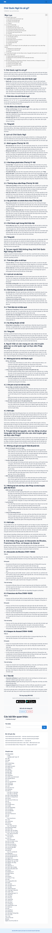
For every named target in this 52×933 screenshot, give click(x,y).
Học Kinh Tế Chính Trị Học (11, 841)
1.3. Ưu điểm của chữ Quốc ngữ (12, 21)
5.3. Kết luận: (9, 59)
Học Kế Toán (8, 824)
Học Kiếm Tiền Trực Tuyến (11, 832)
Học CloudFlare (9, 783)
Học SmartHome (11, 818)
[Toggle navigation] (46, 2)
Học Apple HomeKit (10, 766)
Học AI (6, 761)
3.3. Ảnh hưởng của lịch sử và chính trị (14, 39)
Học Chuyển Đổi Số (10, 778)
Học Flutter (8, 798)
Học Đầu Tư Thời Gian (12, 792)
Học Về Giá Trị (8, 900)
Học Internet (8, 812)
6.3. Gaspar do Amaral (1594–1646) (13, 65)
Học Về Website (9, 904)
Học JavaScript (9, 821)
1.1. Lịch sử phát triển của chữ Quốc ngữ (14, 18)
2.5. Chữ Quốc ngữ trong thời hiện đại (14, 32)
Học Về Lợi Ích (8, 902)
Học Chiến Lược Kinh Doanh (12, 777)
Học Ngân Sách (9, 858)
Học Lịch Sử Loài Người (10, 845)
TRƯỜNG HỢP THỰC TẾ (13, 757)
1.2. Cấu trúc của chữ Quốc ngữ (13, 20)
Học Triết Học (8, 897)
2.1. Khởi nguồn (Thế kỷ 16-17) (12, 26)
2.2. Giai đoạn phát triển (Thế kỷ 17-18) (14, 27)
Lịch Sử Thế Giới (9, 917)
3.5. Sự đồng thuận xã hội (11, 42)
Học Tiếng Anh (8, 894)
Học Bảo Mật (8, 772)
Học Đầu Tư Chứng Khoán (11, 796)
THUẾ (8, 755)
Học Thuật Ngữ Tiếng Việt (11, 890)
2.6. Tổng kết (9, 33)
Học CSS (7, 786)
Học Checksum (9, 775)
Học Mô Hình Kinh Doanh (11, 855)
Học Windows (8, 907)
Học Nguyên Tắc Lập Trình (11, 861)
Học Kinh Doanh (9, 835)
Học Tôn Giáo (8, 896)
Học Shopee (8, 876)
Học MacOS (8, 850)
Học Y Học (7, 916)
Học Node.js (8, 864)
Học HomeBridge (9, 810)
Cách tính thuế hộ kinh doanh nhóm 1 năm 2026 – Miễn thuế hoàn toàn (22, 742)
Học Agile (7, 760)
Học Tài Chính (8, 884)
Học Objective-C (9, 865)
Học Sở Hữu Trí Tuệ (9, 878)
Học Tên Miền (8, 887)
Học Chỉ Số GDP (11, 839)
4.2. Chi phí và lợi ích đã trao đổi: (13, 50)
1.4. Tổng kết (9, 23)
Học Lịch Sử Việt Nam (14, 11)
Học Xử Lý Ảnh (8, 914)
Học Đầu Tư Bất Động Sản (11, 795)
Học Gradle (8, 806)
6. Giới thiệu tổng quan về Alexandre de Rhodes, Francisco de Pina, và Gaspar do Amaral (25, 60)
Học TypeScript (9, 899)
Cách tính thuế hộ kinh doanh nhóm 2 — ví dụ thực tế (18, 740)
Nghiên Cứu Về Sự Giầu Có (11, 920)
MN (5, 2)
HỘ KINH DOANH (9, 754)
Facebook (22, 711)
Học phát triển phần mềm (11, 868)
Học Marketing (8, 853)
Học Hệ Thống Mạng (10, 807)
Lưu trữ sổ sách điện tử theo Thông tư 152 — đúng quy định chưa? (21, 744)
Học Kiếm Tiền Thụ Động (11, 830)
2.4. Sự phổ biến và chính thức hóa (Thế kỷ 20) (16, 30)
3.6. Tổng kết (9, 44)
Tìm (44, 727)
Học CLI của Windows (10, 781)
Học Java (7, 819)
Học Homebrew (9, 809)
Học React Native (9, 873)
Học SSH (7, 879)
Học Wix (7, 908)
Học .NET (7, 758)
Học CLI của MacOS (12, 852)
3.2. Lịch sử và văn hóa (11, 38)
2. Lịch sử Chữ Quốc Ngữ (10, 24)
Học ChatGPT (8, 774)
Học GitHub (8, 803)
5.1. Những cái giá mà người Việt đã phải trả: (15, 56)
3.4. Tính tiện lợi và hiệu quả (12, 41)
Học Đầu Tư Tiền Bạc (12, 793)
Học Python (8, 870)
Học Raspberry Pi (9, 871)
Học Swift (7, 882)
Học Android (8, 764)
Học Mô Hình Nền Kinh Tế (11, 856)
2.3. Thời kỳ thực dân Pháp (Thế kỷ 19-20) (15, 29)
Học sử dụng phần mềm (11, 881)
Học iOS (7, 815)
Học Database (8, 789)
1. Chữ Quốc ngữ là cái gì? (10, 17)
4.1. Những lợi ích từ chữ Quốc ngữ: (13, 48)
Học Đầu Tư (8, 790)
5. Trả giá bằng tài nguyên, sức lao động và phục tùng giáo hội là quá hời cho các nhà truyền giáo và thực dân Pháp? (26, 53)
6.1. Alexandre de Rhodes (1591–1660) (14, 62)
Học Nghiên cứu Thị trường (11, 859)
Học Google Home (9, 804)
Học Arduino (8, 769)
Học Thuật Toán (9, 891)
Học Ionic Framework (10, 813)
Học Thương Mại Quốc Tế (11, 893)
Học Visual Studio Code (11, 905)
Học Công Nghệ (9, 784)
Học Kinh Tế (8, 838)
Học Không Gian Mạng (10, 827)
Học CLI (7, 780)
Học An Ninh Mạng (9, 763)
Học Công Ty (10, 836)
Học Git (7, 801)
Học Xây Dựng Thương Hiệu (11, 913)
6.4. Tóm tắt (8, 66)
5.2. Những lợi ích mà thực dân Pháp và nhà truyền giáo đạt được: (20, 57)
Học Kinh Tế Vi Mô (9, 842)
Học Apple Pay (8, 767)
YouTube (30, 711)
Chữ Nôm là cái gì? (11, 719)
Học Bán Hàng (8, 770)
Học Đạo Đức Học (9, 787)
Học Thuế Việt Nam (12, 826)
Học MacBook (8, 848)
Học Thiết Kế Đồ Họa (10, 888)
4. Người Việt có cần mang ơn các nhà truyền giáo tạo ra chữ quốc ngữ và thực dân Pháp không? (25, 46)
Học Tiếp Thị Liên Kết (12, 833)
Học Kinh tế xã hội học (10, 844)
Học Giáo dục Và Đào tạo (11, 800)
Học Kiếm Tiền (8, 829)
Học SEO (7, 874)
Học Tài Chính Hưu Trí (10, 885)
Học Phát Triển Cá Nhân (11, 867)
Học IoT (7, 816)
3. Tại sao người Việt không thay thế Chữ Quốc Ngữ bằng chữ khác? (20, 35)
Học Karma (8, 822)
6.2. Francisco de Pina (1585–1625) (13, 63)
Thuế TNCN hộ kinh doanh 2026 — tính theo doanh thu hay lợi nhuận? (22, 736)
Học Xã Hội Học (9, 911)
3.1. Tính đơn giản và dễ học (12, 36)
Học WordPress (9, 910)
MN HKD (7, 919)
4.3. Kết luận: (9, 51)
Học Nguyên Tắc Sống (10, 862)
